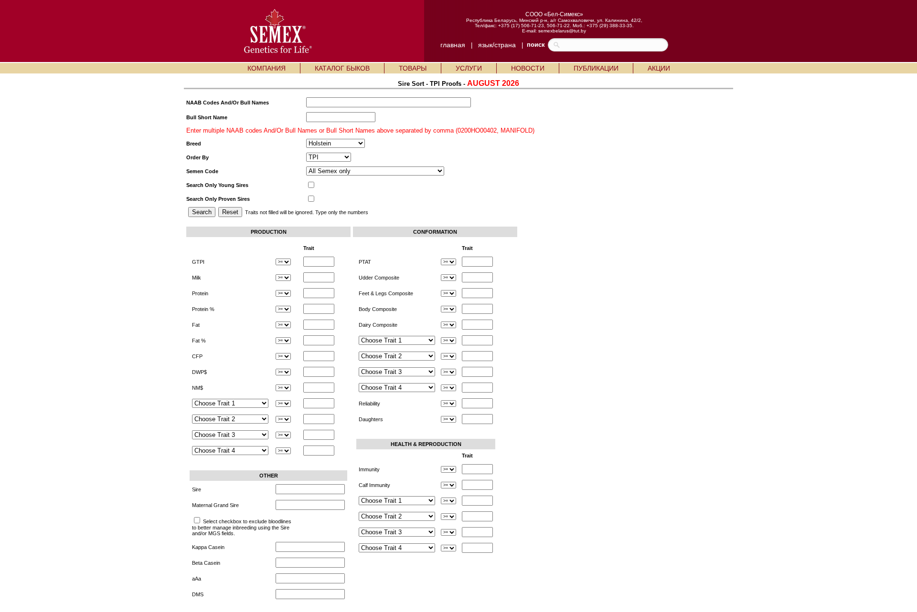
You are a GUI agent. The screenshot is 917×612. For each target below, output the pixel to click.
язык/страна (497, 45)
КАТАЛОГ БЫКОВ (342, 68)
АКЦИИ (659, 68)
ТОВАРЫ (413, 68)
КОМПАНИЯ (266, 68)
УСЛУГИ (469, 68)
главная (452, 45)
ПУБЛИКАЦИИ (596, 68)
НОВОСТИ (527, 68)
